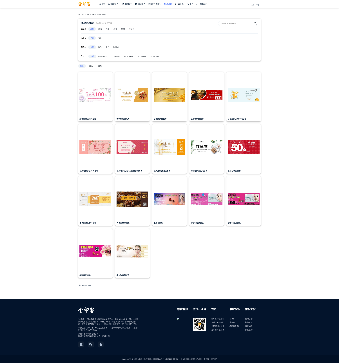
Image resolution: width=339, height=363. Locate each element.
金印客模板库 (91, 15)
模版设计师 (234, 326)
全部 (92, 29)
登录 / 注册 (255, 5)
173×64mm (115, 56)
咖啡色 (116, 47)
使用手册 (249, 319)
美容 (115, 29)
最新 (91, 66)
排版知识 (249, 326)
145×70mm (154, 56)
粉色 (100, 47)
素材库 (232, 322)
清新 (100, 38)
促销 (100, 29)
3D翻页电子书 (217, 322)
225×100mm (103, 56)
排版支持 (204, 4)
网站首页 (81, 15)
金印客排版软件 (217, 319)
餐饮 (123, 29)
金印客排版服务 (217, 330)
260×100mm (141, 56)
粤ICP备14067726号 (211, 359)
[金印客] (84, 3)
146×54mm (128, 56)
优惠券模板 (102, 15)
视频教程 (249, 322)
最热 (100, 66)
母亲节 (131, 29)
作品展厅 (249, 330)
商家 (107, 29)
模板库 (232, 319)
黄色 (107, 47)
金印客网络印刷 (217, 326)
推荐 (82, 66)
